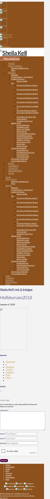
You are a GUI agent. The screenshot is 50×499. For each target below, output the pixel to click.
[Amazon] (10, 489)
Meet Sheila (10, 467)
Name (3, 434)
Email (2, 438)
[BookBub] (8, 486)
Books (8, 469)
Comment (4, 410)
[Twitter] (19, 483)
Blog (7, 471)
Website (3, 443)
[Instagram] (28, 483)
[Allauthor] (28, 489)
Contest (9, 475)
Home (8, 465)
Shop (7, 479)
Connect (9, 473)
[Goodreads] (19, 486)
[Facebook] (10, 483)
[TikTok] (19, 489)
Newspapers (10, 477)
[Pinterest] (30, 486)
